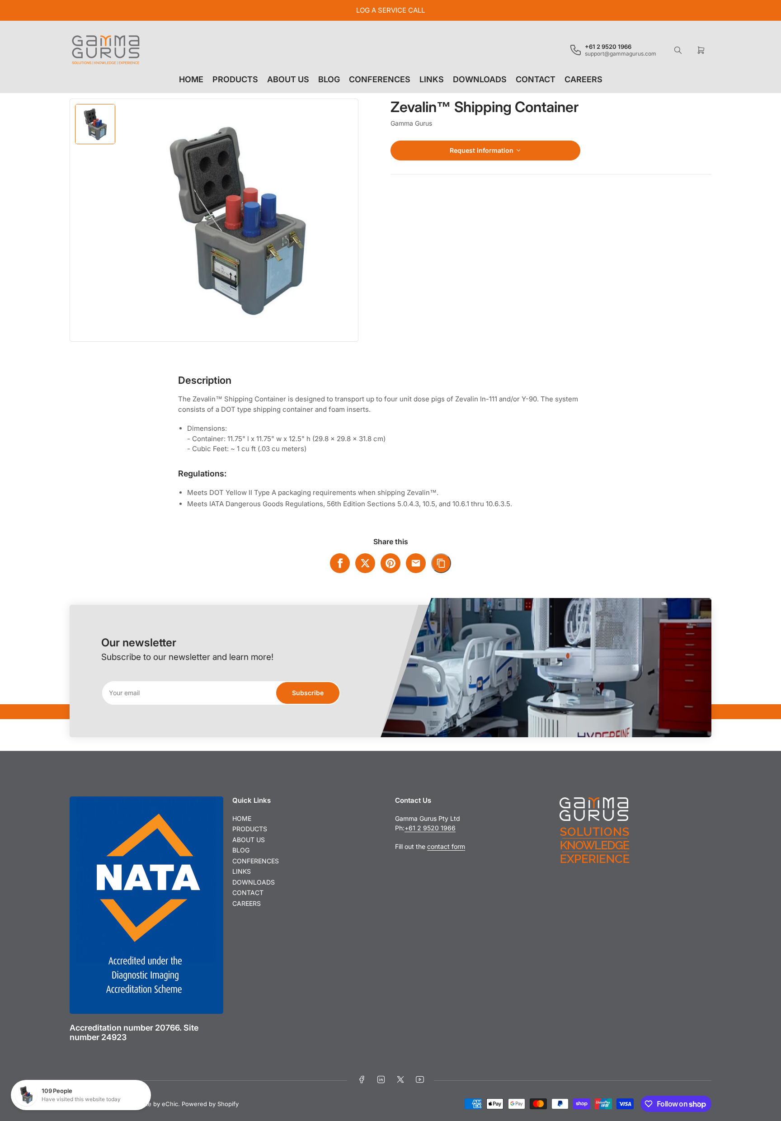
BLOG (329, 79)
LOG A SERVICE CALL (390, 10)
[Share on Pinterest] (390, 563)
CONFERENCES (379, 79)
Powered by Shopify (210, 1103)
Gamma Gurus (411, 123)
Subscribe (308, 693)
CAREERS (583, 79)
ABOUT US (288, 79)
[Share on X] (365, 563)
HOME (191, 79)
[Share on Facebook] (340, 563)
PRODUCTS (235, 79)
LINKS (431, 79)
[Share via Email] (416, 563)
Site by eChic (159, 1103)
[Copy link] (441, 563)
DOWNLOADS (480, 79)
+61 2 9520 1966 (430, 828)
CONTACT (535, 79)
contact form (446, 846)
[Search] (678, 50)
